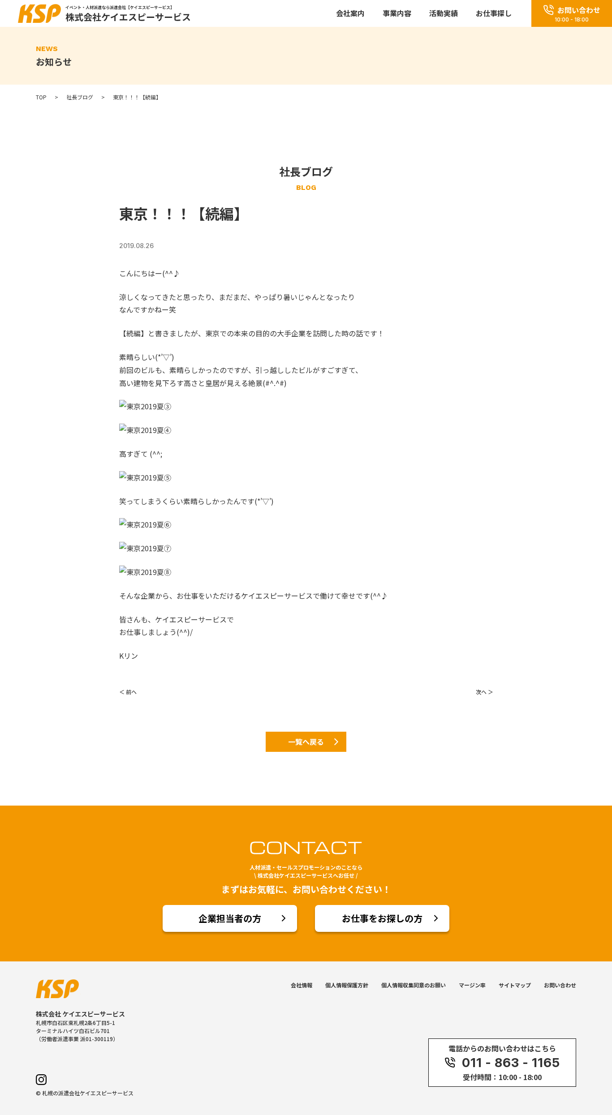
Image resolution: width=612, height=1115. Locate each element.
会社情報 (301, 985)
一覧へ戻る (306, 741)
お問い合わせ (560, 985)
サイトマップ (515, 985)
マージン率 (472, 985)
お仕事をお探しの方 (382, 918)
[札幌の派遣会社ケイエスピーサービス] (40, 19)
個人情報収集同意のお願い (413, 985)
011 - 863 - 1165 (511, 1062)
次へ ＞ (484, 691)
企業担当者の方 (229, 918)
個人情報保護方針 (346, 985)
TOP (41, 97)
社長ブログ (79, 97)
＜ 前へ (128, 691)
